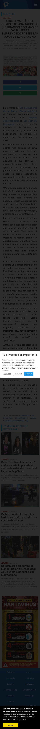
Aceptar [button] (10, 725)
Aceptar (29, 374)
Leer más (7, 374)
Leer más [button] (22, 719)
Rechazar (18, 374)
